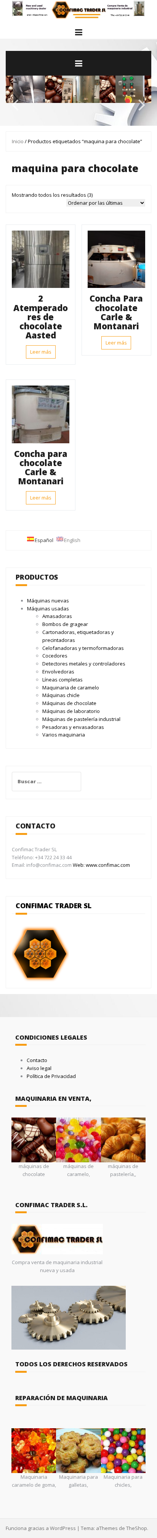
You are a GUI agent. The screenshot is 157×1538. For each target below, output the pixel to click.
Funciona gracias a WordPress (41, 1528)
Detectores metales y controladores (83, 663)
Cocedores (54, 655)
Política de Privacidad (51, 1076)
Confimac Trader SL (53, 905)
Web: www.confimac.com (101, 864)
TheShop (136, 1528)
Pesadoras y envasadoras (73, 727)
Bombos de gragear (65, 624)
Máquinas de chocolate (69, 703)
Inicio (18, 141)
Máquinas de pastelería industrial (81, 719)
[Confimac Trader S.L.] (78, 9)
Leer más (40, 351)
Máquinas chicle (61, 695)
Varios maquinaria (63, 734)
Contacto (37, 1060)
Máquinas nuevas (48, 600)
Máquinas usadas (48, 608)
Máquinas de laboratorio (71, 711)
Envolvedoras (58, 671)
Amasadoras (57, 616)
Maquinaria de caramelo (70, 687)
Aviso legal (39, 1068)
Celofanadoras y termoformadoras (83, 648)
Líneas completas (62, 679)
